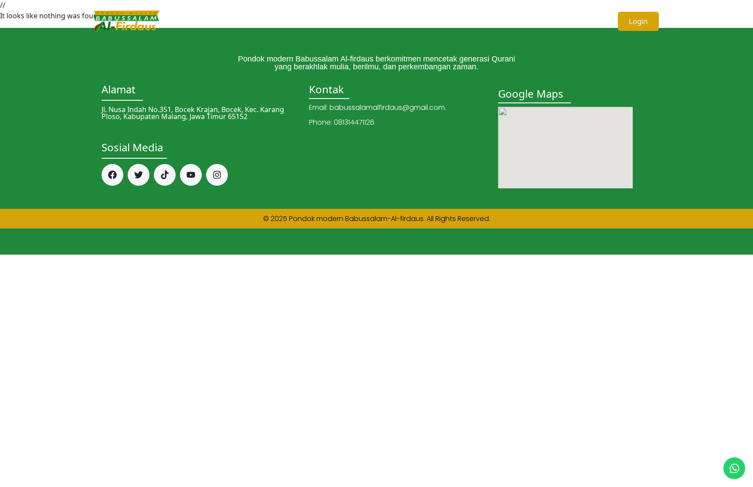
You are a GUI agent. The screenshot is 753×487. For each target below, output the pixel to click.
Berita (545, 21)
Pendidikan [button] (405, 21)
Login (638, 21)
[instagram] (217, 175)
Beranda (274, 21)
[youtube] (191, 175)
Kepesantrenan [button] (480, 21)
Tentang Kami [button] (334, 21)
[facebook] (112, 175)
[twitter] (138, 175)
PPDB (585, 21)
